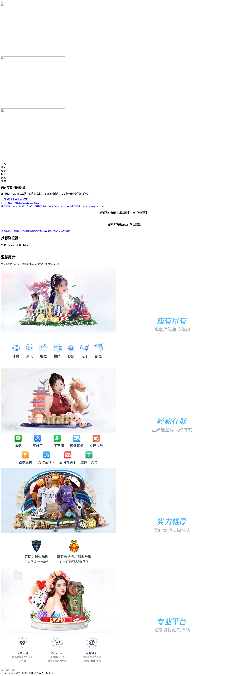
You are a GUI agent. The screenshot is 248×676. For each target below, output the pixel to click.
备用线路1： (18, 231)
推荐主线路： (20, 203)
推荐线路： (19, 206)
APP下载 (24, 199)
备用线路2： (53, 231)
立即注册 (5, 199)
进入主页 (15, 199)
